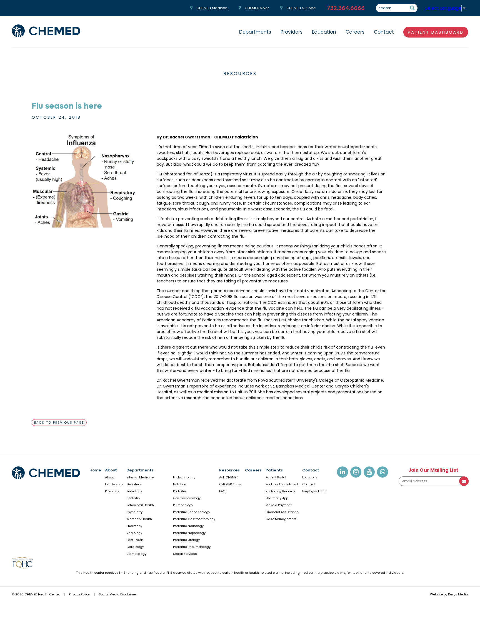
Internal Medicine (140, 477)
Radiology (134, 533)
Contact (384, 32)
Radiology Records (280, 491)
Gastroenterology (187, 498)
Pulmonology (183, 505)
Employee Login (314, 491)
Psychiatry (134, 512)
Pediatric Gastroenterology (194, 519)
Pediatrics (134, 491)
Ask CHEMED (228, 477)
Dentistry (133, 498)
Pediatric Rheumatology (192, 547)
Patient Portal (276, 477)
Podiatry (179, 491)
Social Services (185, 553)
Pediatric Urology (186, 540)
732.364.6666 (346, 8)
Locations (310, 477)
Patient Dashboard (436, 32)
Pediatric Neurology (188, 526)
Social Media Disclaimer (118, 594)
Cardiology (135, 547)
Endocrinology (184, 477)
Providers (291, 32)
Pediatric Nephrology (189, 533)
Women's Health (139, 519)
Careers (355, 32)
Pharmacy (134, 526)
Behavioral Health (140, 505)
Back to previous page (59, 422)
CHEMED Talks (230, 484)
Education (324, 32)
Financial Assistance (282, 512)
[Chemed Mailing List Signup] (433, 484)
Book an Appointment (282, 484)
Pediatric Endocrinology (191, 512)
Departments (255, 32)
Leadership (113, 484)
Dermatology (136, 553)
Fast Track (134, 540)
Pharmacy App (277, 498)
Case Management (281, 519)
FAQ (222, 491)
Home (95, 470)
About (111, 470)
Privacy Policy (79, 594)
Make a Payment (279, 505)
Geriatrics (134, 484)
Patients (274, 470)
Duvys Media (458, 594)
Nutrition (179, 484)
